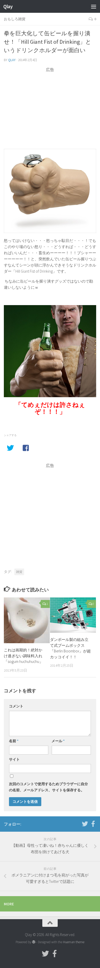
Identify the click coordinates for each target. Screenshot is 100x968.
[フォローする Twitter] (85, 824)
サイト (14, 759)
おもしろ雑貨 (14, 19)
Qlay (8, 6)
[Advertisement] (50, 108)
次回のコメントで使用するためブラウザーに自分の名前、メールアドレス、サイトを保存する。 (48, 787)
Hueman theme (73, 942)
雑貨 (19, 572)
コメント (16, 706)
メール (58, 741)
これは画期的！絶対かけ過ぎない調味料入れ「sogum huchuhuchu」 (23, 656)
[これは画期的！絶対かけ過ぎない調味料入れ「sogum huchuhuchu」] (27, 620)
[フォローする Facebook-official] (93, 824)
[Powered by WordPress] (33, 942)
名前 (13, 741)
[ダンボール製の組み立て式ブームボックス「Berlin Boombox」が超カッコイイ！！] (73, 615)
